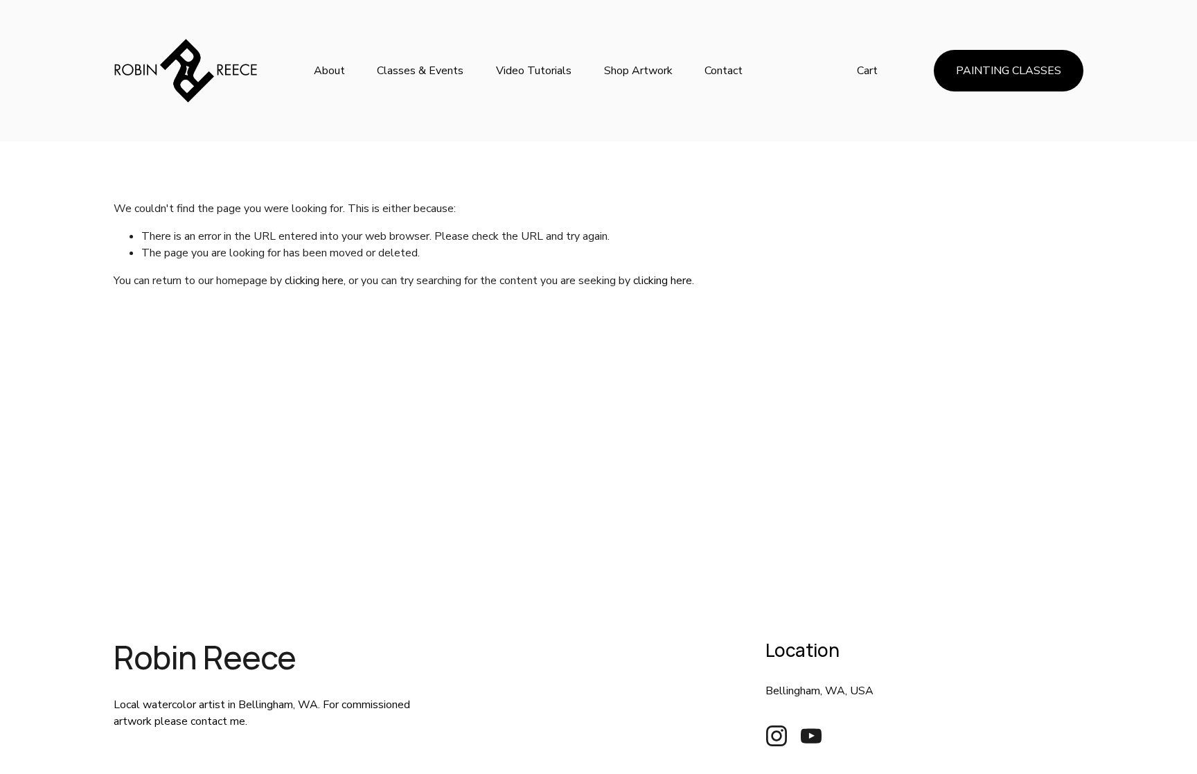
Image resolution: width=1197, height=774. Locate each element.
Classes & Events (420, 70)
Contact (723, 70)
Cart (867, 70)
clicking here (314, 280)
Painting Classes (1008, 70)
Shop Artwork (638, 70)
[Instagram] (776, 736)
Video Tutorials (533, 70)
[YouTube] (811, 736)
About (329, 70)
